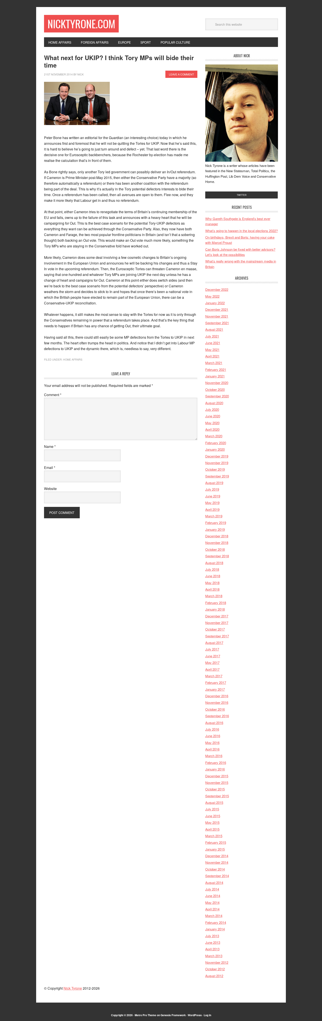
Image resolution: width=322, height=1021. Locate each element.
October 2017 (215, 629)
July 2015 (212, 809)
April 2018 (212, 589)
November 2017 (216, 622)
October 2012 (215, 969)
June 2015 (212, 816)
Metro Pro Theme (145, 1015)
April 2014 (212, 909)
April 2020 (212, 429)
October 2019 (215, 469)
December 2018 (216, 536)
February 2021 (215, 369)
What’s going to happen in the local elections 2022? (241, 230)
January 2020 (215, 449)
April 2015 (212, 829)
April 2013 (212, 949)
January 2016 (215, 769)
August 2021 (214, 329)
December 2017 (216, 616)
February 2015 (215, 842)
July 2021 (212, 336)
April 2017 (212, 669)
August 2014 (214, 882)
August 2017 (214, 642)
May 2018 (212, 582)
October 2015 (215, 789)
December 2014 (216, 855)
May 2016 (212, 742)
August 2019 (214, 482)
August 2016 (214, 722)
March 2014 (213, 915)
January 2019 (215, 529)
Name (50, 446)
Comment (52, 394)
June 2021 (212, 342)
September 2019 (217, 476)
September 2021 (217, 322)
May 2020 (212, 422)
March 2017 (213, 676)
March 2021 (213, 362)
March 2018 (213, 596)
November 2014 (216, 862)
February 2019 (215, 522)
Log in (207, 1015)
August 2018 (214, 562)
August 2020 (214, 403)
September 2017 (217, 636)
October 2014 (215, 869)
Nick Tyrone (73, 988)
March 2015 (213, 835)
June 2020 (212, 416)
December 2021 (216, 309)
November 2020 (216, 382)
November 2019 (216, 462)
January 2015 (215, 849)
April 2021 (212, 356)
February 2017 (215, 682)
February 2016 (215, 762)
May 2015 (212, 822)
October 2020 (215, 389)
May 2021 (212, 349)
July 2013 (212, 935)
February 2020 (215, 442)
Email (49, 467)
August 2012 (214, 975)
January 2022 (215, 302)
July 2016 (212, 729)
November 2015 (216, 782)
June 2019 (212, 496)
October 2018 (215, 549)
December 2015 (216, 776)
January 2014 (215, 929)
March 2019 (213, 516)
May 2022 (212, 296)
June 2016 (212, 735)
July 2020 (212, 409)
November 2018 (216, 542)
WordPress (195, 1015)
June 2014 (212, 895)
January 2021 (215, 376)
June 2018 (212, 576)
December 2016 (216, 696)
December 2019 (216, 456)
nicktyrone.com (81, 23)
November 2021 (216, 316)
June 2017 (212, 656)
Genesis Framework (173, 1015)
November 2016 (216, 702)
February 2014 (215, 922)
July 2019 (212, 489)
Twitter (241, 195)
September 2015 (217, 796)
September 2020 (217, 396)
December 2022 (216, 289)
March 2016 (213, 755)
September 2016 (217, 715)
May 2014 (212, 902)
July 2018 (212, 569)
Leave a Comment (181, 74)
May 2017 (212, 662)
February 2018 (215, 602)
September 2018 (217, 556)
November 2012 (216, 962)
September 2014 (217, 875)
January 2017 (215, 689)
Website (50, 488)
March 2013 (213, 955)
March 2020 (213, 436)
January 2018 (215, 609)
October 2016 (215, 709)
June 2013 (212, 942)
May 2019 (212, 502)
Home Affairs (72, 359)
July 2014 (212, 889)
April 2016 (212, 749)
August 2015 (214, 802)
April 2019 (212, 509)
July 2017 (212, 649)
